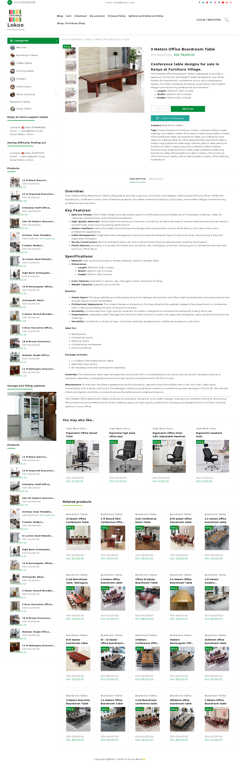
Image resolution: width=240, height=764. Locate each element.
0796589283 (27, 2)
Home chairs (23, 86)
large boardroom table (180, 150)
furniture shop (159, 150)
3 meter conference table (204, 130)
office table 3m (220, 156)
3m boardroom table (188, 137)
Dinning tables (25, 71)
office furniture (215, 153)
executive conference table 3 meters (200, 146)
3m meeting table (167, 140)
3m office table (186, 140)
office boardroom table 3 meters (188, 153)
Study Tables (23, 108)
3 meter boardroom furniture (173, 130)
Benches (21, 47)
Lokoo (15, 25)
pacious (180, 402)
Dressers (21, 78)
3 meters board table (208, 133)
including (125, 321)
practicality (176, 199)
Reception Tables (20, 101)
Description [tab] (137, 178)
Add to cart (187, 109)
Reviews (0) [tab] (156, 178)
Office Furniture (25, 94)
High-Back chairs (76, 428)
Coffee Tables (24, 63)
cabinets (195, 143)
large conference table (206, 150)
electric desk (208, 143)
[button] (139, 52)
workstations (158, 159)
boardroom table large (177, 143)
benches (200, 140)
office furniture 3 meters (164, 156)
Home (66, 39)
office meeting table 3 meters (195, 156)
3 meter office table (184, 133)
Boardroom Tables (27, 55)
